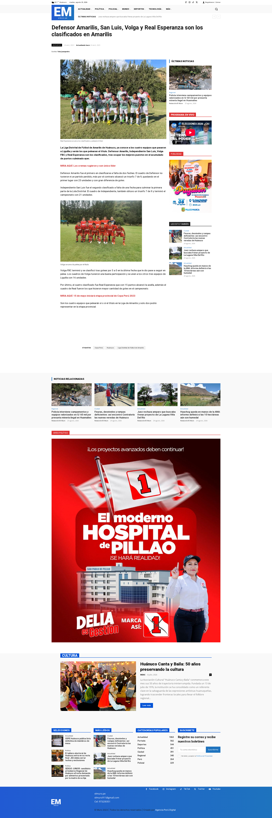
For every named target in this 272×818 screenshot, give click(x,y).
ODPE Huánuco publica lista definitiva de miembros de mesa (78, 740)
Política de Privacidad (204, 756)
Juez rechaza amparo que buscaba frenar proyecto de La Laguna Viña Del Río (197, 252)
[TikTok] (193, 2)
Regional (172, 92)
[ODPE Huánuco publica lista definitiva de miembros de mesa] (57, 741)
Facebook (153, 789)
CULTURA (69, 655)
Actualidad (188, 247)
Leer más (146, 705)
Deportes (57, 45)
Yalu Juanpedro (64, 51)
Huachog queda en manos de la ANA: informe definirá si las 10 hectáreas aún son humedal (135, 17)
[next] (218, 16)
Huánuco (110, 348)
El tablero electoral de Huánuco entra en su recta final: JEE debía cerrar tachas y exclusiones (77, 756)
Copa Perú (99, 348)
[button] (216, 9)
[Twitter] (196, 2)
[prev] (214, 16)
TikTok (187, 789)
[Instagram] (189, 2)
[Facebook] (186, 2)
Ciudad (186, 230)
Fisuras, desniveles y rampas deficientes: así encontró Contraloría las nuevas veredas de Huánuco (197, 237)
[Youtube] (209, 789)
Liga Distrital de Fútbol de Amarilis (131, 348)
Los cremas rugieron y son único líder (95, 165)
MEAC (142, 674)
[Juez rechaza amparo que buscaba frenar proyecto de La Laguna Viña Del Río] (175, 253)
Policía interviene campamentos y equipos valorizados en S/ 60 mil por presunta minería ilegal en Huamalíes (190, 98)
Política (68, 750)
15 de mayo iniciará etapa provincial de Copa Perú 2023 (104, 295)
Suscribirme (213, 749)
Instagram (171, 789)
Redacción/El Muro (176, 103)
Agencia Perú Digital (165, 810)
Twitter (201, 789)
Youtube (216, 789)
